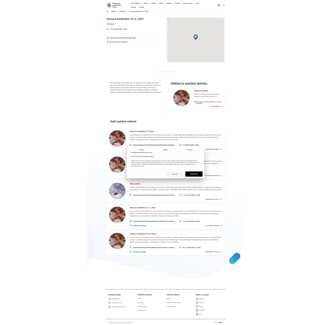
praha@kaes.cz (116, 299)
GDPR (139, 298)
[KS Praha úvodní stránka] (113, 5)
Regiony (153, 3)
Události (169, 3)
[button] (196, 37)
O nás (197, 3)
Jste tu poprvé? (135, 3)
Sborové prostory (142, 306)
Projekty (133, 7)
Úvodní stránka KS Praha (173, 302)
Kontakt (141, 7)
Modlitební (122, 11)
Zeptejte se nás (142, 310)
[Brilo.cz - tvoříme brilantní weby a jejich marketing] (220, 322)
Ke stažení (141, 302)
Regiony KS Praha (171, 306)
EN (220, 5)
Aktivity (145, 3)
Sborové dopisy (187, 3)
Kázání (161, 3)
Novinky (177, 3)
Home (107, 11)
